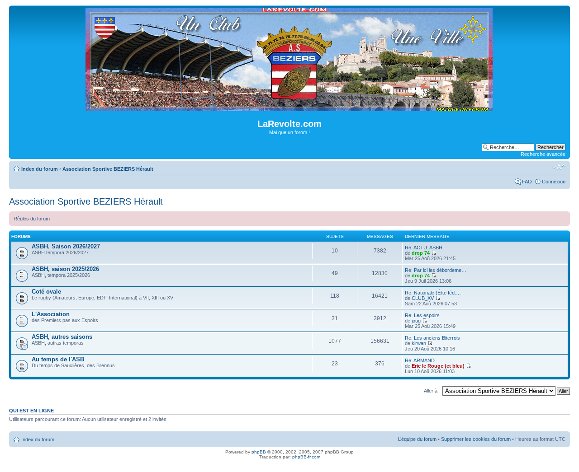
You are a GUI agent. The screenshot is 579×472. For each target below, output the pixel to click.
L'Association (51, 314)
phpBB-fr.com (306, 456)
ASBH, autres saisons (62, 336)
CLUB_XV (423, 298)
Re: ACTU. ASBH (423, 247)
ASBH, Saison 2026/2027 (66, 246)
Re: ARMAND (420, 360)
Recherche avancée (543, 154)
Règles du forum (32, 218)
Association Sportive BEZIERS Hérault (107, 169)
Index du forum (39, 169)
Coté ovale (46, 291)
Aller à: (431, 390)
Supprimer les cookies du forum (476, 439)
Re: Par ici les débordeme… (435, 270)
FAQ (527, 181)
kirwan (419, 343)
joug (416, 320)
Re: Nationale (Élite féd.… (433, 292)
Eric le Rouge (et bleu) (438, 366)
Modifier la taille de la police (558, 167)
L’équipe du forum (417, 439)
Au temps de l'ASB (58, 359)
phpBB (259, 451)
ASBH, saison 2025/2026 (65, 269)
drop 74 (421, 253)
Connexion (553, 181)
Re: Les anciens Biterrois (432, 338)
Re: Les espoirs (422, 315)
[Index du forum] (289, 107)
